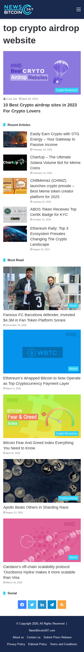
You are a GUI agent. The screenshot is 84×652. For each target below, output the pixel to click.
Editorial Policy (37, 644)
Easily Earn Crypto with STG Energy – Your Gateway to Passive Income (54, 139)
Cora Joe (11, 98)
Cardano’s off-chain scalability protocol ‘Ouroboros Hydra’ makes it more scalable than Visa (39, 572)
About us (18, 637)
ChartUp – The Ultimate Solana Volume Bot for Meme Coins (55, 162)
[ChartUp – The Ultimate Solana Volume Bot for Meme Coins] (15, 163)
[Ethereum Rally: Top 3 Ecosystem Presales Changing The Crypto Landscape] (15, 234)
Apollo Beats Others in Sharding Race (35, 507)
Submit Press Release (58, 637)
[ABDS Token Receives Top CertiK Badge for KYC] (15, 215)
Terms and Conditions (63, 644)
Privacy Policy (16, 644)
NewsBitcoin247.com (42, 630)
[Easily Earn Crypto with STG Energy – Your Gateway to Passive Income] (15, 139)
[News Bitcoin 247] (18, 9)
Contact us (33, 637)
